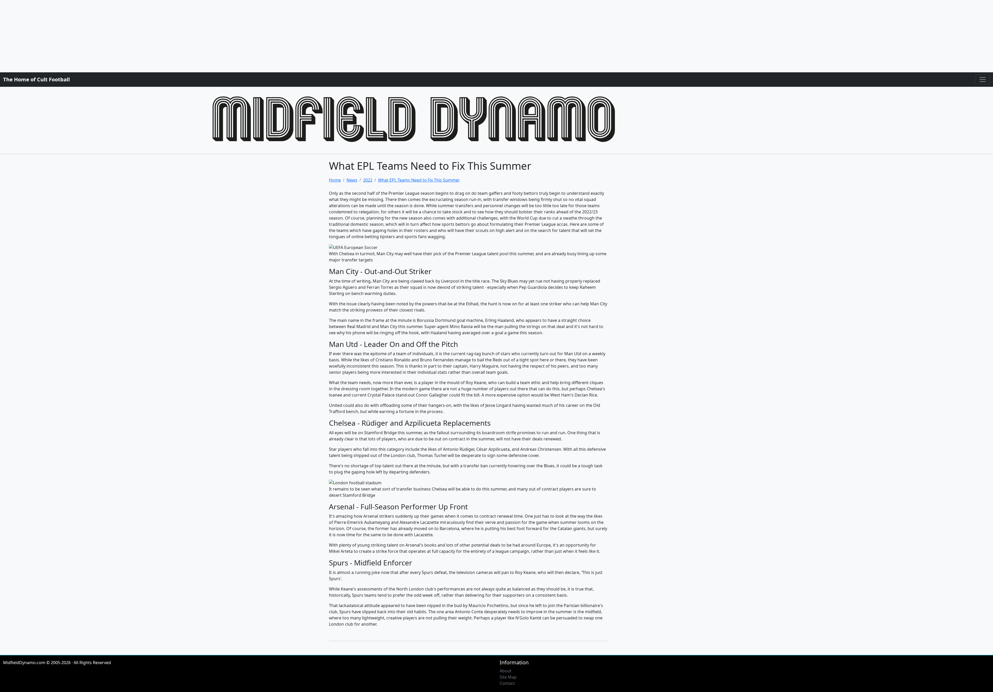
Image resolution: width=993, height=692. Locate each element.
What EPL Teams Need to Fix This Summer (419, 180)
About (505, 671)
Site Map (508, 677)
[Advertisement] (155, 36)
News (352, 180)
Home (335, 180)
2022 (367, 180)
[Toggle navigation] (982, 79)
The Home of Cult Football (36, 79)
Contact (507, 683)
